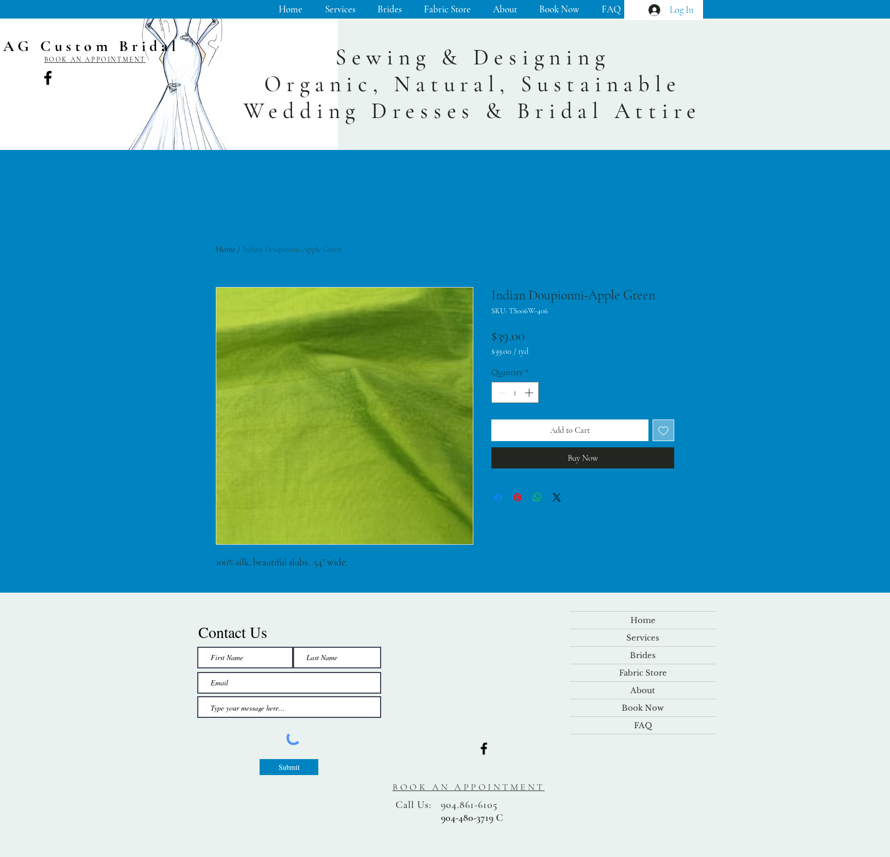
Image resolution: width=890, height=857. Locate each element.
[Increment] (530, 392)
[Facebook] (48, 78)
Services (642, 638)
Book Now (643, 708)
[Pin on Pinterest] (517, 497)
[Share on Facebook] (498, 497)
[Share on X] (557, 497)
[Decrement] (500, 392)
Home (225, 249)
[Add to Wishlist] (663, 430)
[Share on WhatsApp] (537, 497)
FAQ (643, 725)
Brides (643, 655)
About (642, 690)
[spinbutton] (515, 392)
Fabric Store (643, 673)
